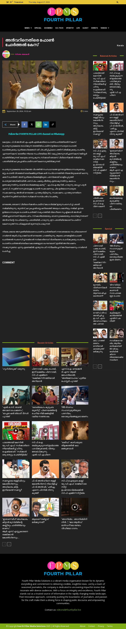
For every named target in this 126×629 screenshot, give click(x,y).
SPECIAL (37, 28)
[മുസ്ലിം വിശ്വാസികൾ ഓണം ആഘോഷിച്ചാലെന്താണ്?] (100, 277)
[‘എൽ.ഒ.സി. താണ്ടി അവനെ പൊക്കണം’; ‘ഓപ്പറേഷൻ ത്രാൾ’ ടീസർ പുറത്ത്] (16, 395)
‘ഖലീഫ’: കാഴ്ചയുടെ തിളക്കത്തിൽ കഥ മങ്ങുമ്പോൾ (71, 445)
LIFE (78, 28)
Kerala (120, 45)
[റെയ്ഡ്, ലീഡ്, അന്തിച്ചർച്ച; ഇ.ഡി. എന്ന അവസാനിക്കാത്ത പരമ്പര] (100, 305)
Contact (91, 626)
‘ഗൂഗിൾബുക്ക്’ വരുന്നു (13, 369)
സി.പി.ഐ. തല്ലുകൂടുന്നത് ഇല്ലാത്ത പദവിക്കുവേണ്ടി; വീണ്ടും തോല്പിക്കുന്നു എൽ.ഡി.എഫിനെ (45, 448)
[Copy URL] (53, 124)
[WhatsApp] (38, 124)
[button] (117, 2)
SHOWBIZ (48, 28)
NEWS (27, 28)
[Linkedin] (46, 124)
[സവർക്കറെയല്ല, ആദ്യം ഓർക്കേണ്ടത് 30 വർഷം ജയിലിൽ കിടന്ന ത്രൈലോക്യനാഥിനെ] (117, 333)
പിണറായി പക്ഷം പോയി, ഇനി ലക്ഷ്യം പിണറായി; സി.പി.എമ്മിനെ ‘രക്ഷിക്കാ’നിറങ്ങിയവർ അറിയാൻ (44, 375)
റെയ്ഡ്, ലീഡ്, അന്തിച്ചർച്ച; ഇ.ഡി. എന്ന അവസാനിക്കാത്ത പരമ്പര (100, 318)
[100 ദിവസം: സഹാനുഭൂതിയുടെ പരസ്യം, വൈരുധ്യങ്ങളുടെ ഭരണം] (75, 395)
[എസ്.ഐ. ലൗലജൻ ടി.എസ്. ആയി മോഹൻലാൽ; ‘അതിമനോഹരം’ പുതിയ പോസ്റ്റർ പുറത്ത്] (75, 357)
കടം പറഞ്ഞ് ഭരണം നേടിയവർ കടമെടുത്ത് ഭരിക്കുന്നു (98, 346)
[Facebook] (24, 124)
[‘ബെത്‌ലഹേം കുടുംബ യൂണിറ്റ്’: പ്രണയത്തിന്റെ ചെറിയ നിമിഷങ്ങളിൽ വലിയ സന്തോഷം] (45, 395)
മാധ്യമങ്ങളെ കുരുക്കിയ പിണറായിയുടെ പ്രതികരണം (116, 203)
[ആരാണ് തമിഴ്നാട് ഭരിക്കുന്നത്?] (45, 507)
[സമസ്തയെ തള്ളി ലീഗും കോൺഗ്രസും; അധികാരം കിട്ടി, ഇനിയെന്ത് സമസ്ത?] (16, 468)
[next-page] (9, 544)
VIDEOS (104, 28)
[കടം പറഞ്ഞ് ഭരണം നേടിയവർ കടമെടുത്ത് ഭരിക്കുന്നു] (100, 333)
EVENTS (94, 28)
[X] (31, 124)
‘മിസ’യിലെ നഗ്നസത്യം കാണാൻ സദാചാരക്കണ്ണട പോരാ (115, 290)
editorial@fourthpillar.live (69, 609)
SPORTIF (70, 28)
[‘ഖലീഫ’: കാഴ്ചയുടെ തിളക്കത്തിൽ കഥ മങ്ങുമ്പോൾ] (75, 430)
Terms (109, 626)
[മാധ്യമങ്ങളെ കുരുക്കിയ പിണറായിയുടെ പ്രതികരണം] (117, 191)
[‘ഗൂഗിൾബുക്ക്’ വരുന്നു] (16, 357)
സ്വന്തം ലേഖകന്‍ (22, 54)
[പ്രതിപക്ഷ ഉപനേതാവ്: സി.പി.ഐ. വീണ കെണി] (100, 191)
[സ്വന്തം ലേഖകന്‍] (6, 54)
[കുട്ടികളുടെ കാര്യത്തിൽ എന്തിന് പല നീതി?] (117, 305)
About (82, 626)
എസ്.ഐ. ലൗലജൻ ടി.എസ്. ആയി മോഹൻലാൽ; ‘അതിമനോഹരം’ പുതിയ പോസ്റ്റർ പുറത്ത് (73, 375)
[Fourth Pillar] (63, 14)
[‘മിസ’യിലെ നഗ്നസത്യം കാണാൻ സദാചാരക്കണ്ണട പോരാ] (117, 277)
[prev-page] (4, 544)
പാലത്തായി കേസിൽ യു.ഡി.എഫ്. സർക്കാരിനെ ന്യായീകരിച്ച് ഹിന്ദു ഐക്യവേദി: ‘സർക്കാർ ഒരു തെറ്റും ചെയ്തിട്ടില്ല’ (15, 448)
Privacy (101, 626)
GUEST (86, 28)
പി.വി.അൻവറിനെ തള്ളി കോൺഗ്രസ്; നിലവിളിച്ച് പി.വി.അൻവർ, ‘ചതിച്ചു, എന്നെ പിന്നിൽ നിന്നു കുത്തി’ (44, 487)
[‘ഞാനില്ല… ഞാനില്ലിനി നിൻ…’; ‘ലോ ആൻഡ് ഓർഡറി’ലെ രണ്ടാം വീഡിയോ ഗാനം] (75, 507)
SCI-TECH (59, 28)
